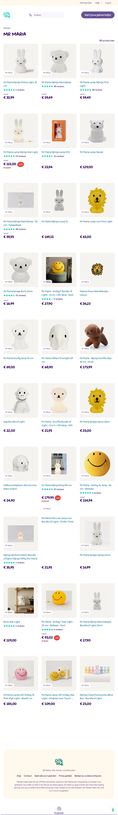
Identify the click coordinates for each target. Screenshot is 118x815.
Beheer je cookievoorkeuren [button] (88, 775)
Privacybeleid (65, 775)
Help (97, 2)
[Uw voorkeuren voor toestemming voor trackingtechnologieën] (113, 810)
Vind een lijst (86, 2)
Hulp (19, 775)
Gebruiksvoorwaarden (45, 775)
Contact (28, 775)
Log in (108, 2)
